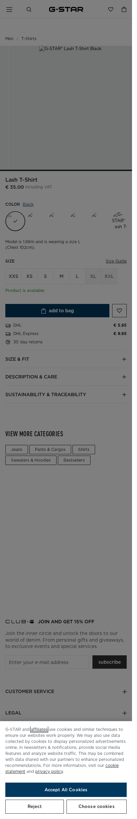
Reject (35, 806)
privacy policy (49, 771)
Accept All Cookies (66, 789)
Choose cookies (96, 806)
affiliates (39, 729)
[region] (66, 770)
